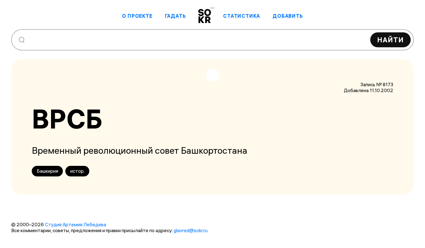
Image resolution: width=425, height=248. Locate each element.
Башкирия (47, 171)
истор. (77, 171)
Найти (390, 40)
